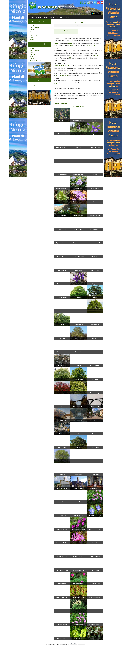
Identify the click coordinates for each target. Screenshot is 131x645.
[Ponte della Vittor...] (78, 401)
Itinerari (31, 31)
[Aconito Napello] (78, 128)
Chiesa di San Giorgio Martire (63, 65)
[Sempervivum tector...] (78, 592)
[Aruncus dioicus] (78, 606)
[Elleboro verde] (62, 196)
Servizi (31, 88)
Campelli (72, 45)
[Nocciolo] (62, 319)
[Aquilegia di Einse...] (95, 128)
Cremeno (81, 26)
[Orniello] (62, 374)
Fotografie (32, 58)
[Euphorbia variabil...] (78, 633)
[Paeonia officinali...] (78, 578)
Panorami (32, 39)
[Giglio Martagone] (78, 210)
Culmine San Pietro (91, 45)
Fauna (31, 33)
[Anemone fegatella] (78, 196)
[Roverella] (95, 306)
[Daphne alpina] (95, 633)
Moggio (69, 57)
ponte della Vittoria (62, 75)
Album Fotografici (56, 17)
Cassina (63, 57)
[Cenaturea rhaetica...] (78, 537)
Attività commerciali (35, 60)
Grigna (70, 43)
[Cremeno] (62, 115)
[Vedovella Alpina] (78, 183)
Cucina (31, 37)
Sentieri (31, 29)
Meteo (67, 17)
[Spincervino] (78, 387)
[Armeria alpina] (95, 496)
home (74, 26)
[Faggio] (78, 442)
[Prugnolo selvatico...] (62, 360)
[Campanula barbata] (95, 510)
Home (32, 17)
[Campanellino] (62, 210)
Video (46, 17)
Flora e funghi (33, 35)
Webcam (39, 17)
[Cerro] (95, 292)
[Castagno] (78, 292)
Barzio (96, 55)
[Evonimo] (62, 387)
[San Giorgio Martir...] (62, 483)
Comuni (31, 25)
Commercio (32, 84)
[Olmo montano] (62, 456)
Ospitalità (32, 86)
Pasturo (56, 43)
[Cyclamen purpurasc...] (78, 524)
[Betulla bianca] (78, 333)
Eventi (31, 56)
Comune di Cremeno (60, 103)
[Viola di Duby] (78, 278)
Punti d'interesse (34, 27)
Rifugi (31, 52)
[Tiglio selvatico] (78, 374)
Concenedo (57, 57)
